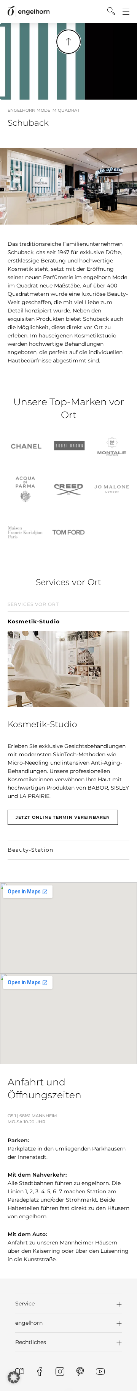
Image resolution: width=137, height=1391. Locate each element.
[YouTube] (100, 1371)
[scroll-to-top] (68, 41)
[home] (28, 11)
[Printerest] (80, 1371)
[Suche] (111, 11)
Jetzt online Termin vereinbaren (63, 817)
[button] (68, 1303)
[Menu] (126, 11)
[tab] (68, 613)
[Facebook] (39, 1371)
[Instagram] (60, 1371)
